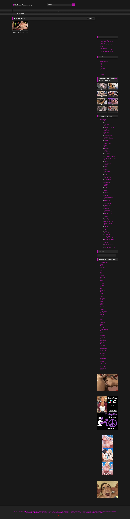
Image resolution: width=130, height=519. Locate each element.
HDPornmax (103, 350)
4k (104, 122)
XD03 (101, 332)
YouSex (102, 269)
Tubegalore (102, 285)
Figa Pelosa (107, 153)
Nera (101, 73)
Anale (105, 125)
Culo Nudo (106, 140)
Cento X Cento (107, 137)
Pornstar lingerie (108, 211)
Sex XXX (106, 226)
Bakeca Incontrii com (109, 127)
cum (101, 66)
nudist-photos (103, 366)
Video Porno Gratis (108, 237)
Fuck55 (102, 306)
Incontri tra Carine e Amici (42, 11)
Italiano (106, 169)
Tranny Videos (107, 233)
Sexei (101, 280)
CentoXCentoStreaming (105, 312)
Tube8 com (107, 236)
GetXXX (102, 314)
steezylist (102, 355)
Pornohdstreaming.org (105, 330)
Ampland (106, 124)
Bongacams (107, 130)
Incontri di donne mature (69, 11)
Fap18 (101, 325)
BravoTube (102, 291)
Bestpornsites (103, 340)
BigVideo (102, 343)
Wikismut (102, 316)
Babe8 (101, 282)
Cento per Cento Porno (109, 135)
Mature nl (106, 184)
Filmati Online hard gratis (110, 158)
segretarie (102, 63)
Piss (101, 71)
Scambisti (106, 218)
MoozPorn (102, 335)
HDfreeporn (103, 278)
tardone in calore (104, 61)
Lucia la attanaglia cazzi (106, 40)
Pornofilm (106, 208)
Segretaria (106, 220)
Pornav (101, 293)
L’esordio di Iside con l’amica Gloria (108, 53)
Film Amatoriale (108, 155)
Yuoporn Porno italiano (109, 247)
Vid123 (101, 304)
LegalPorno (107, 176)
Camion (102, 60)
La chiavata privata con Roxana (107, 49)
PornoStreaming (104, 329)
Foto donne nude (108, 159)
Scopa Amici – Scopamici (56, 11)
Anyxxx (101, 324)
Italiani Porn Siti (108, 168)
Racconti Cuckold (108, 213)
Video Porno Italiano (109, 239)
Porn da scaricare (108, 197)
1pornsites (102, 337)
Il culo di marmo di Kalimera (106, 51)
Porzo (101, 288)
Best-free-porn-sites (104, 334)
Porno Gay (106, 198)
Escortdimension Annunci (110, 146)
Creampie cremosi (108, 138)
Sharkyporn (102, 338)
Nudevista (106, 192)
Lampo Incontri (107, 172)
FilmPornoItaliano (104, 262)
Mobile (106, 187)
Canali (105, 133)
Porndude (102, 360)
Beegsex (102, 342)
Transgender (107, 234)
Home (14, 13)
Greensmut (102, 322)
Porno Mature (107, 203)
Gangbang (106, 161)
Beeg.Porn (102, 272)
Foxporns (102, 283)
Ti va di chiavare (104, 69)
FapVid (101, 296)
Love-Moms (103, 363)
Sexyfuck (102, 301)
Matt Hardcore (107, 181)
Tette (105, 229)
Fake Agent (107, 148)
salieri (101, 65)
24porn (101, 321)
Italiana (106, 166)
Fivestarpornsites (104, 356)
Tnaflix (106, 231)
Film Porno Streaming (109, 156)
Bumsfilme (102, 290)
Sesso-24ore (107, 224)
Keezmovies (107, 171)
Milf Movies (107, 185)
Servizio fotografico (108, 221)
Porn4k (101, 265)
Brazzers (106, 132)
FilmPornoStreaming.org (23, 5)
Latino (105, 174)
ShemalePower (103, 308)
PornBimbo (102, 295)
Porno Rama (107, 207)
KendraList (102, 277)
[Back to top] (125, 515)
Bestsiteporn (103, 358)
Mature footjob (107, 182)
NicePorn (102, 270)
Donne (106, 145)
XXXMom (102, 298)
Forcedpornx (103, 353)
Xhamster (106, 246)
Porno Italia (107, 202)
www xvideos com (108, 244)
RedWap (102, 319)
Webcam (106, 241)
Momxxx (106, 190)
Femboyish (107, 151)
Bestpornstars (103, 348)
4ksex (101, 317)
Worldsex (106, 242)
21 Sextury (106, 120)
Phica (101, 274)
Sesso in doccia (108, 223)
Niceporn (102, 327)
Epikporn (102, 361)
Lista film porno (108, 177)
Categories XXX (29, 11)
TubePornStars (103, 311)
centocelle (102, 68)
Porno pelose (107, 205)
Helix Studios (107, 163)
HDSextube (103, 347)
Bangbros (106, 129)
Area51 (101, 264)
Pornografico (107, 210)
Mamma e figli (107, 179)
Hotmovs (102, 303)
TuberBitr (102, 309)
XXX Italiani (103, 119)
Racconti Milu (107, 215)
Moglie (106, 189)
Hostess (106, 164)
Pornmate (102, 345)
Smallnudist (103, 368)
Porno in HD (107, 200)
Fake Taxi (106, 150)
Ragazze (106, 216)
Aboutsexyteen (103, 364)
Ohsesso (106, 194)
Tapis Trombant (103, 48)
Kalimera (102, 74)
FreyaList (102, 275)
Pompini (106, 195)
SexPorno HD (107, 228)
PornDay (102, 300)
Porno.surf (102, 267)
